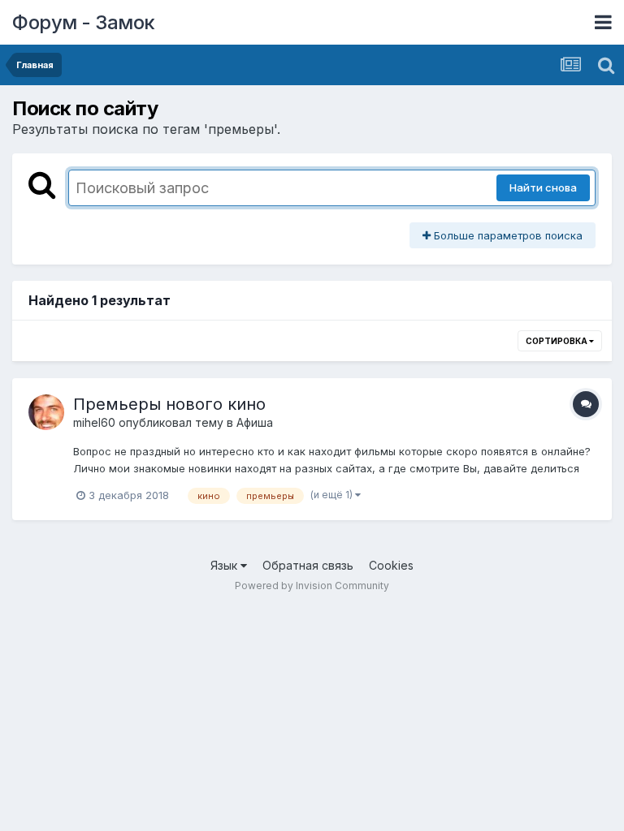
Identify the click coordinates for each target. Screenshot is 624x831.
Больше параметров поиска (507, 235)
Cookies (391, 565)
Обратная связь (307, 565)
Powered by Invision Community (312, 585)
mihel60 (94, 422)
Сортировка (557, 341)
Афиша (254, 422)
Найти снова (543, 187)
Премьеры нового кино (169, 404)
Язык (225, 565)
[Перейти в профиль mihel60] (46, 412)
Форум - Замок (83, 22)
